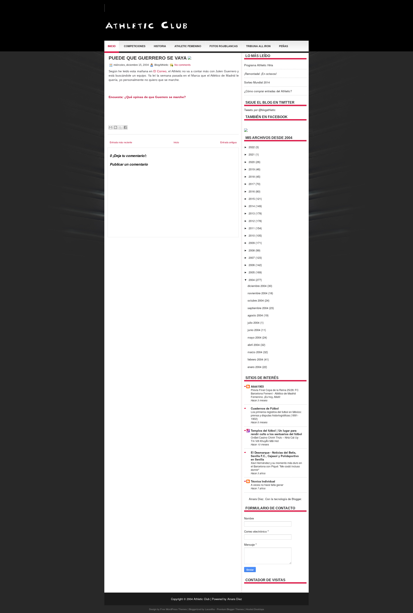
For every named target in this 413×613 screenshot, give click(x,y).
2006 (252, 265)
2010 (252, 235)
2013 (252, 213)
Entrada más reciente (121, 142)
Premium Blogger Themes (230, 609)
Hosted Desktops (255, 609)
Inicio (112, 46)
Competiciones (134, 46)
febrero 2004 (256, 359)
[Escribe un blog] (115, 127)
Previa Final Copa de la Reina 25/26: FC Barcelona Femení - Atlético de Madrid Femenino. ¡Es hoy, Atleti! (275, 393)
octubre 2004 (256, 300)
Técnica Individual (263, 481)
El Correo (159, 71)
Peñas (283, 46)
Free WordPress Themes (173, 609)
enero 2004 (255, 367)
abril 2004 (254, 345)
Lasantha (210, 609)
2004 (252, 280)
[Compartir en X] (120, 127)
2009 (252, 243)
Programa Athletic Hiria (258, 65)
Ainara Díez (234, 599)
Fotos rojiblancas (224, 46)
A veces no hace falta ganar (267, 485)
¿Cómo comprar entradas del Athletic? (268, 91)
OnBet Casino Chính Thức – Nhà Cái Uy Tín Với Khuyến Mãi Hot (274, 439)
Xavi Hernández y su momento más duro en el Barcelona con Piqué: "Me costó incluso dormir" (276, 466)
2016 (252, 191)
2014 (252, 206)
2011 (252, 228)
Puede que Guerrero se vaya (148, 58)
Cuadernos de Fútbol (265, 408)
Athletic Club (202, 599)
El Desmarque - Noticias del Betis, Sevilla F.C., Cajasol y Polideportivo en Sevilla (275, 455)
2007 (252, 258)
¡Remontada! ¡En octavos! (260, 74)
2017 (252, 184)
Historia (160, 46)
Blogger (296, 499)
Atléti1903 (257, 386)
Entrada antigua (228, 142)
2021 (252, 154)
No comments (182, 64)
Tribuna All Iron (258, 46)
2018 (252, 176)
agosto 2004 (256, 315)
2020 (252, 162)
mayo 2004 (255, 337)
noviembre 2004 (258, 293)
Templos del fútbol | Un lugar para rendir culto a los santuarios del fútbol (276, 432)
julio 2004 (254, 322)
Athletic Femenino (187, 46)
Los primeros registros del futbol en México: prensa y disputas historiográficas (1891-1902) (276, 415)
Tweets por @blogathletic (260, 110)
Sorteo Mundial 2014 (257, 82)
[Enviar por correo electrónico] (110, 127)
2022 (252, 147)
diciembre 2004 (257, 286)
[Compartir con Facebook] (125, 127)
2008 (252, 250)
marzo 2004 (255, 352)
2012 (252, 221)
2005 (252, 272)
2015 (252, 199)
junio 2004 (254, 330)
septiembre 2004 (258, 308)
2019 (252, 169)
